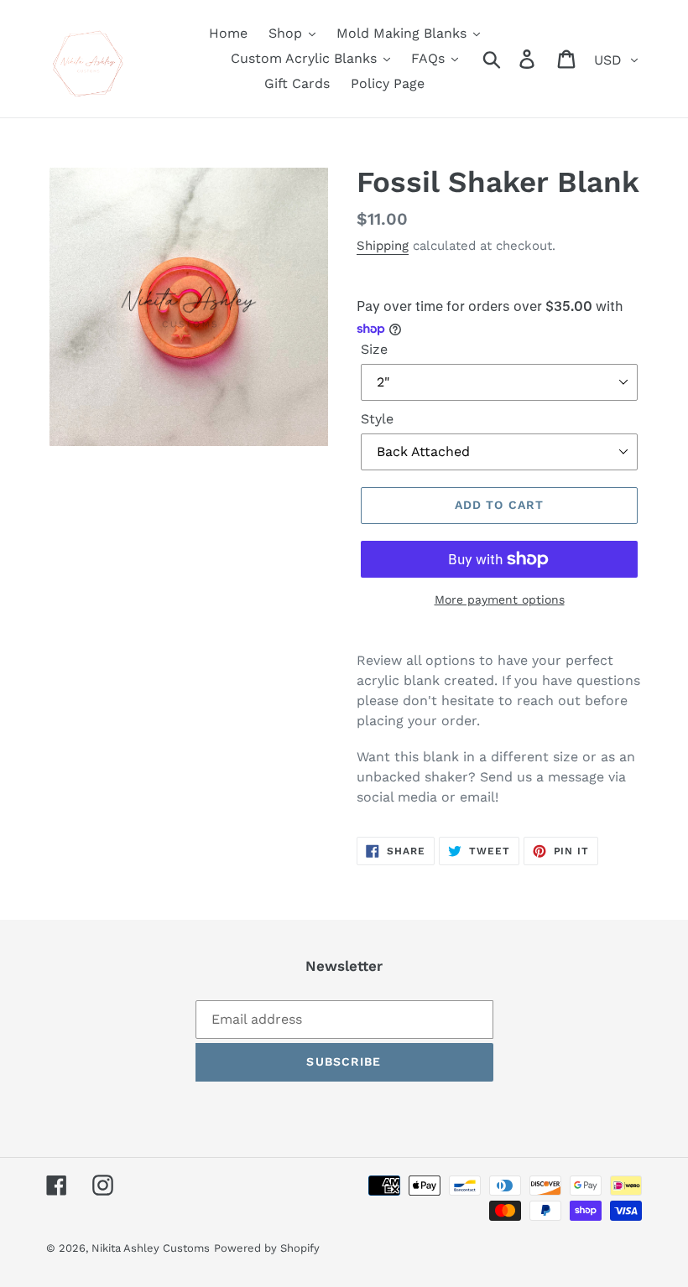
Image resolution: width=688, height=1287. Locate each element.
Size (374, 349)
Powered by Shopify (267, 1248)
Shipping (383, 245)
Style (377, 419)
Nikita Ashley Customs (150, 1248)
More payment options (500, 599)
